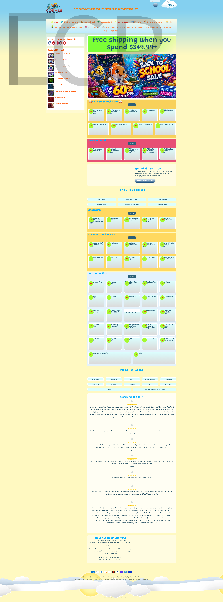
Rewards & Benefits (135, 27)
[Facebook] (49, 43)
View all (132, 105)
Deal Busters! (106, 22)
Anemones (110, 27)
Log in (152, 1)
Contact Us (145, 579)
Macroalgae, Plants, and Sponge (68, 27)
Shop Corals (93, 28)
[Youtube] (64, 43)
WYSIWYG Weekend (70, 22)
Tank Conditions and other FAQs (158, 27)
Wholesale (121, 27)
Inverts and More (155, 22)
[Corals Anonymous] (54, 8)
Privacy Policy (125, 577)
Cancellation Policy (113, 577)
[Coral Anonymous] (60, 43)
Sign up (158, 1)
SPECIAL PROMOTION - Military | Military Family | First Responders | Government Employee (101, 579)
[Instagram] (57, 43)
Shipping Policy (87, 577)
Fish (170, 22)
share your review (145, 181)
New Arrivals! (89, 22)
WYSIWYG (137, 22)
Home (55, 22)
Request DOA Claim (111, 31)
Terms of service (135, 577)
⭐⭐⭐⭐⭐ (132, 405)
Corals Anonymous (114, 597)
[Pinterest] (53, 43)
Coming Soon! (123, 22)
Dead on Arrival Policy (100, 577)
